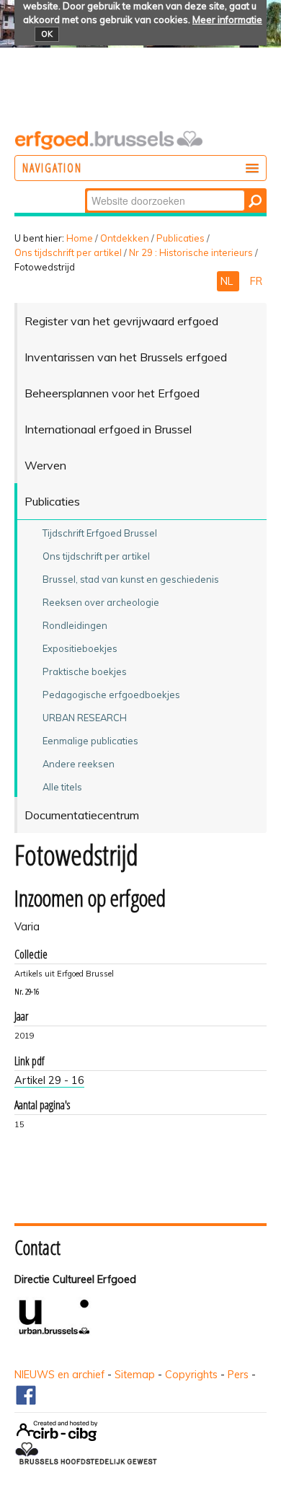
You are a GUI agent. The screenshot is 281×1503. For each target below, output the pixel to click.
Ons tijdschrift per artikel (68, 252)
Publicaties (180, 238)
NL (228, 281)
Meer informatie (227, 19)
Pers (238, 1374)
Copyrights (191, 1374)
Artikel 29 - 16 (49, 1080)
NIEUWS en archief (59, 1374)
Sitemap (135, 1374)
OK (47, 34)
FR (256, 281)
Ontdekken (124, 238)
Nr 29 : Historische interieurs (191, 252)
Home (79, 238)
